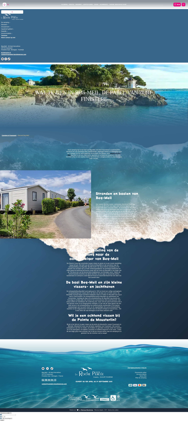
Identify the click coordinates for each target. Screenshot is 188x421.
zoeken (2, 420)
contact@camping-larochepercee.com (13, 54)
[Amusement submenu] (82, 4)
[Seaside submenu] (98, 4)
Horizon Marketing (87, 410)
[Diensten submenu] (74, 4)
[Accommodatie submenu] (108, 4)
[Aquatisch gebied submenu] (93, 4)
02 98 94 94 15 (6, 53)
